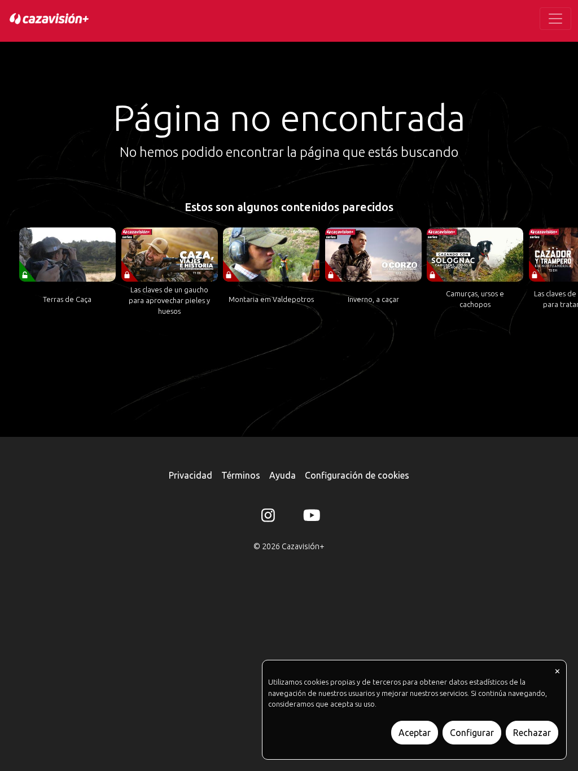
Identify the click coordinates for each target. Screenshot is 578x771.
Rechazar (532, 733)
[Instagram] (268, 517)
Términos (240, 475)
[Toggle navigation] (555, 18)
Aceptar (415, 733)
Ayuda (282, 475)
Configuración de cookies (357, 475)
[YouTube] (310, 517)
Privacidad (190, 475)
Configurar (472, 733)
